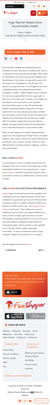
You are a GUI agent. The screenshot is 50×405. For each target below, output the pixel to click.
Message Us (43, 401)
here (30, 244)
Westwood (32, 337)
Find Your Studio (9, 358)
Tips (4, 366)
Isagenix (11, 172)
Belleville (6, 331)
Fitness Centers (31, 365)
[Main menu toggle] (33, 13)
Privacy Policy (8, 350)
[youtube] (44, 6)
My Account (19, 2)
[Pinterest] (16, 58)
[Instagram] (34, 6)
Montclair (26, 331)
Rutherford (16, 331)
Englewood (21, 337)
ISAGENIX (19, 158)
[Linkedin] (21, 58)
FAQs (5, 362)
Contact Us (31, 2)
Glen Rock (18, 334)
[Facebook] (39, 6)
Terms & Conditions (10, 354)
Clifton (35, 331)
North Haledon (9, 337)
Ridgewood (7, 334)
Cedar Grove (29, 334)
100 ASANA (29, 360)
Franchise (29, 369)
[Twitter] (11, 58)
